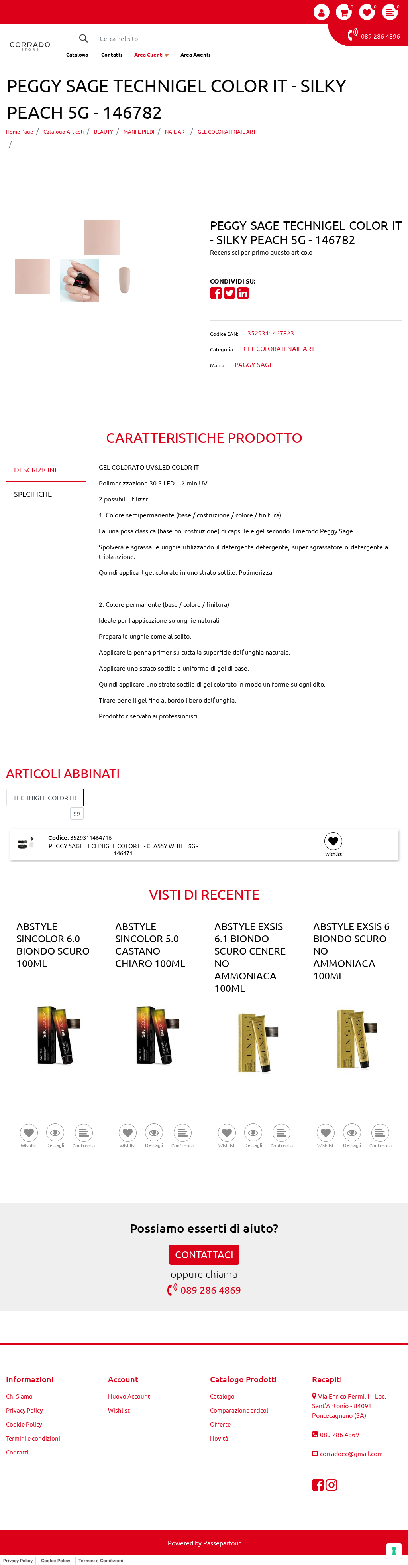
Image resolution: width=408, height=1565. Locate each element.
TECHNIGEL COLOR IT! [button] (44, 797)
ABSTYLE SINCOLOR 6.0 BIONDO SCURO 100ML (53, 944)
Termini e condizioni (33, 1438)
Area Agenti (195, 54)
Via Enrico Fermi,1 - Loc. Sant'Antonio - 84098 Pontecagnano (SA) (349, 1405)
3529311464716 (91, 837)
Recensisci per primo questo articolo (261, 252)
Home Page (19, 131)
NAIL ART (176, 131)
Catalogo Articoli (63, 131)
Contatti (111, 54)
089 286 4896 (380, 36)
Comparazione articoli (240, 1410)
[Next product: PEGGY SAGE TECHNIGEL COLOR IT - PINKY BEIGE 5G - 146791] (219, 166)
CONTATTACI (204, 1254)
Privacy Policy (24, 1410)
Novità (219, 1438)
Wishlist (119, 1410)
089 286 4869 (210, 1290)
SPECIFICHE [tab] (33, 493)
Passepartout (222, 1543)
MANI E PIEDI (139, 131)
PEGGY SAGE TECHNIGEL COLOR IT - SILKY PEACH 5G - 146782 (115, 143)
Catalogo (77, 54)
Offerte (220, 1424)
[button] (83, 38)
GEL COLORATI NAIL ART (227, 131)
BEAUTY (103, 131)
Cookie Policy (24, 1424)
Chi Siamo (19, 1396)
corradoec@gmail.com (351, 1453)
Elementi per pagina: (35, 813)
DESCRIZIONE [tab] (36, 469)
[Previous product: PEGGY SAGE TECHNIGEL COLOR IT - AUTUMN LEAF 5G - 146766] (189, 166)
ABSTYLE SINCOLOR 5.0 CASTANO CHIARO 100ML (150, 944)
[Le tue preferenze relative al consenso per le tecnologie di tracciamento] (394, 1551)
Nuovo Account (129, 1396)
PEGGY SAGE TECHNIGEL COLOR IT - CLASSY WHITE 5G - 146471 (123, 849)
